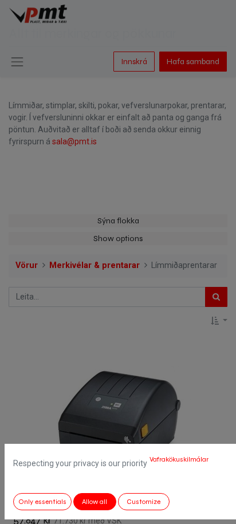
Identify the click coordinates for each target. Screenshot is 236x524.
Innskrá (134, 61)
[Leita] (216, 297)
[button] (219, 321)
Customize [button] (143, 502)
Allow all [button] (94, 502)
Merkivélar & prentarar (94, 265)
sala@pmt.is (74, 141)
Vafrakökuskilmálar (179, 459)
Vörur (26, 265)
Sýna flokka (118, 221)
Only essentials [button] (42, 502)
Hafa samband (193, 61)
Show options (118, 238)
